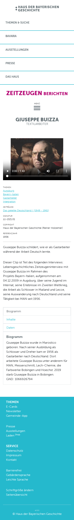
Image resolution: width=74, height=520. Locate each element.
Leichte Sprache (17, 479)
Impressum (13, 455)
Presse (10, 63)
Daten (10, 327)
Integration (9, 201)
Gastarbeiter (10, 197)
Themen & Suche (17, 22)
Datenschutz (14, 450)
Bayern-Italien (11, 194)
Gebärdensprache (18, 475)
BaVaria (11, 36)
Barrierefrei (14, 470)
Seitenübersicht (16, 494)
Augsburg (8, 190)
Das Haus (12, 76)
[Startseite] (37, 8)
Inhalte (11, 319)
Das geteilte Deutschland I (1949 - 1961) (26, 210)
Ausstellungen (17, 49)
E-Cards (11, 406)
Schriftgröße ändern (19, 490)
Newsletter (13, 411)
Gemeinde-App (16, 415)
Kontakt (11, 459)
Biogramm (13, 311)
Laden (13, 435)
